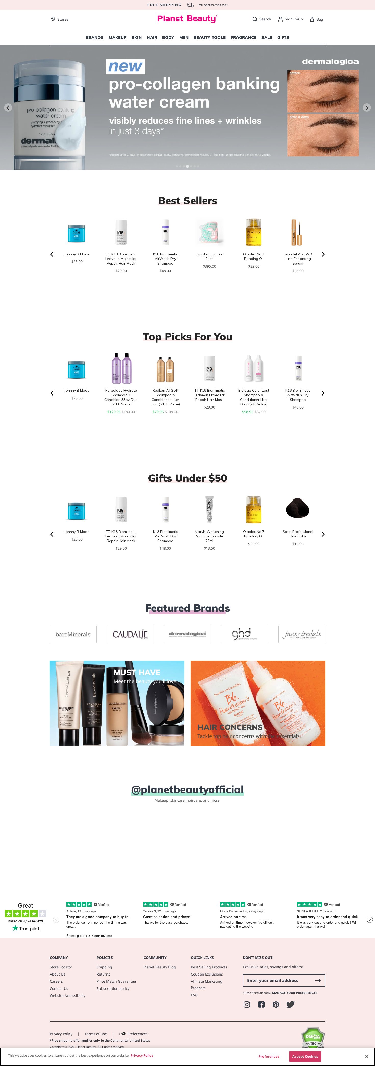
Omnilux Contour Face (209, 256)
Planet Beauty (86, 1047)
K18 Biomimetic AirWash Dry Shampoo (165, 259)
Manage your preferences (294, 993)
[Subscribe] (317, 980)
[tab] (177, 166)
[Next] (323, 254)
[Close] (366, 1056)
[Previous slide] (8, 107)
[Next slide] (367, 107)
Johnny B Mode (77, 254)
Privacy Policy (61, 1033)
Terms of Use (96, 1033)
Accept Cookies (305, 1056)
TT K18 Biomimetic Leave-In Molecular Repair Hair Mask (121, 259)
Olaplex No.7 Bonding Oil (253, 256)
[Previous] (52, 254)
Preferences (137, 1033)
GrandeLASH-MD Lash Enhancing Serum (298, 259)
